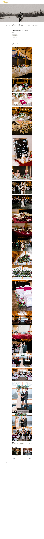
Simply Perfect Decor (15, 43)
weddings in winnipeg (17, 443)
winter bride (17, 444)
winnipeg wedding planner (21, 444)
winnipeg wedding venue (22, 443)
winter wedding (13, 443)
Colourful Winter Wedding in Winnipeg (20, 31)
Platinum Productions (14, 44)
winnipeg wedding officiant (27, 444)
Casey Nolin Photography (17, 39)
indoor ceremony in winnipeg (27, 443)
